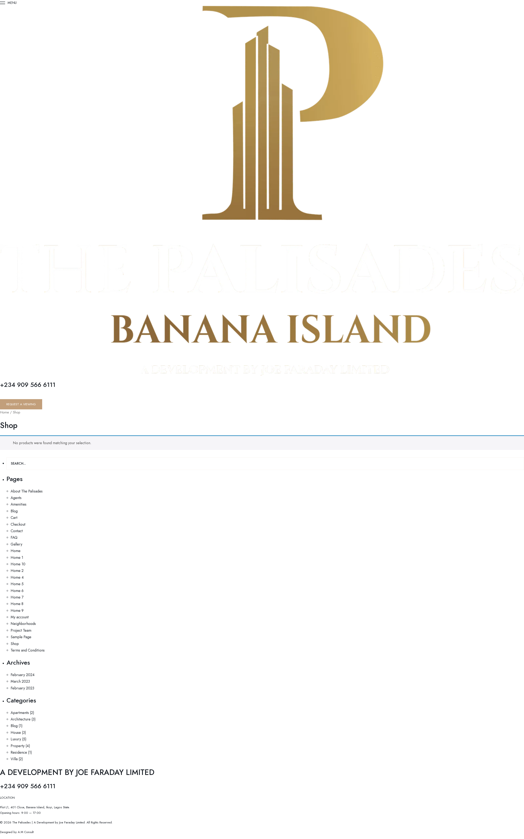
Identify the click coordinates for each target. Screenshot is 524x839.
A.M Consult (25, 832)
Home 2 (17, 570)
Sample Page (21, 637)
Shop (15, 643)
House (16, 732)
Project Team (21, 630)
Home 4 (17, 577)
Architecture (20, 719)
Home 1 (17, 557)
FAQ (14, 537)
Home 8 (17, 603)
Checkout (18, 524)
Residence (19, 752)
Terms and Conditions (28, 650)
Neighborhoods (23, 623)
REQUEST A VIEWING (21, 404)
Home (4, 412)
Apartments (20, 712)
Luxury (16, 739)
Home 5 (17, 584)
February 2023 (22, 688)
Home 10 (18, 564)
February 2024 (23, 675)
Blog (14, 511)
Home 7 (17, 597)
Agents (16, 497)
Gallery (16, 544)
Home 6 (17, 590)
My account (20, 617)
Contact (17, 531)
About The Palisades (27, 491)
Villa (14, 759)
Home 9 (17, 610)
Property (18, 746)
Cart (14, 517)
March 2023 (20, 681)
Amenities (18, 504)
